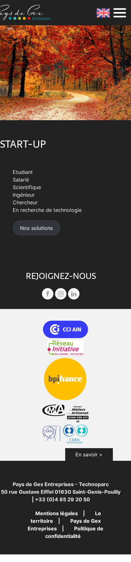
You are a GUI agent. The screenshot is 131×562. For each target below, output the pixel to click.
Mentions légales (56, 513)
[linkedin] (73, 294)
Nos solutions (36, 228)
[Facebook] (47, 294)
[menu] (120, 12)
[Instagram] (60, 294)
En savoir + (89, 454)
